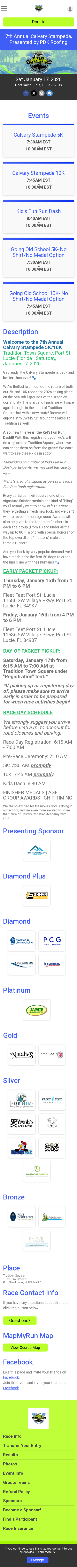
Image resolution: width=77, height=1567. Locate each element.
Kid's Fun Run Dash (38, 211)
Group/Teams (16, 1482)
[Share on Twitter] (34, 93)
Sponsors (12, 1500)
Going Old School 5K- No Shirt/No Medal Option (39, 252)
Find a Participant (20, 1519)
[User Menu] (70, 9)
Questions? (19, 1320)
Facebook (11, 1377)
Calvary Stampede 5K (38, 135)
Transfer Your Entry (22, 1445)
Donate (38, 21)
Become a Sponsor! (22, 1509)
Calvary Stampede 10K (38, 173)
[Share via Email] (42, 93)
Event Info (13, 1473)
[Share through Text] (49, 93)
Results (10, 1454)
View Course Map (25, 1347)
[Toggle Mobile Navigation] (4, 8)
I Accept (37, 1560)
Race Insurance (18, 1528)
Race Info (12, 1436)
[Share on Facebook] (26, 93)
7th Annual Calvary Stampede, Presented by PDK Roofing (38, 39)
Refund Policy (16, 1491)
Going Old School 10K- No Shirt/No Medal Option (38, 296)
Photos (10, 1464)
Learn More (44, 1552)
